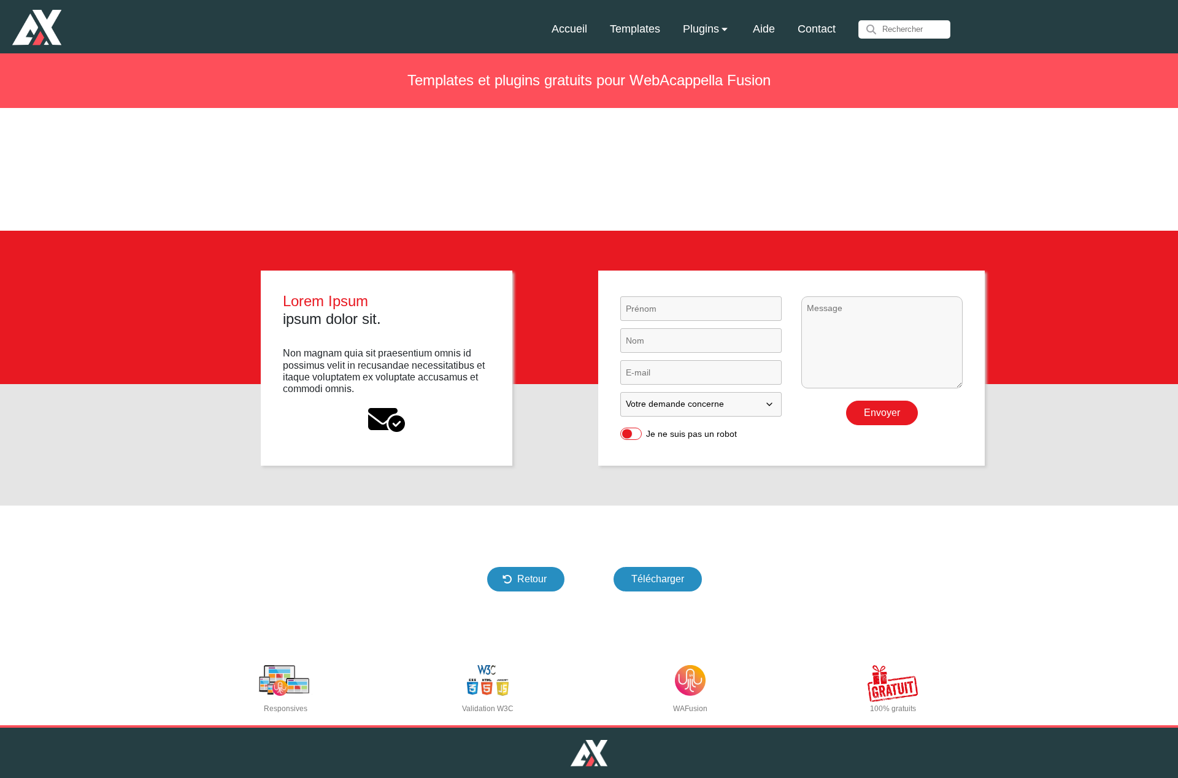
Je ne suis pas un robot (691, 434)
